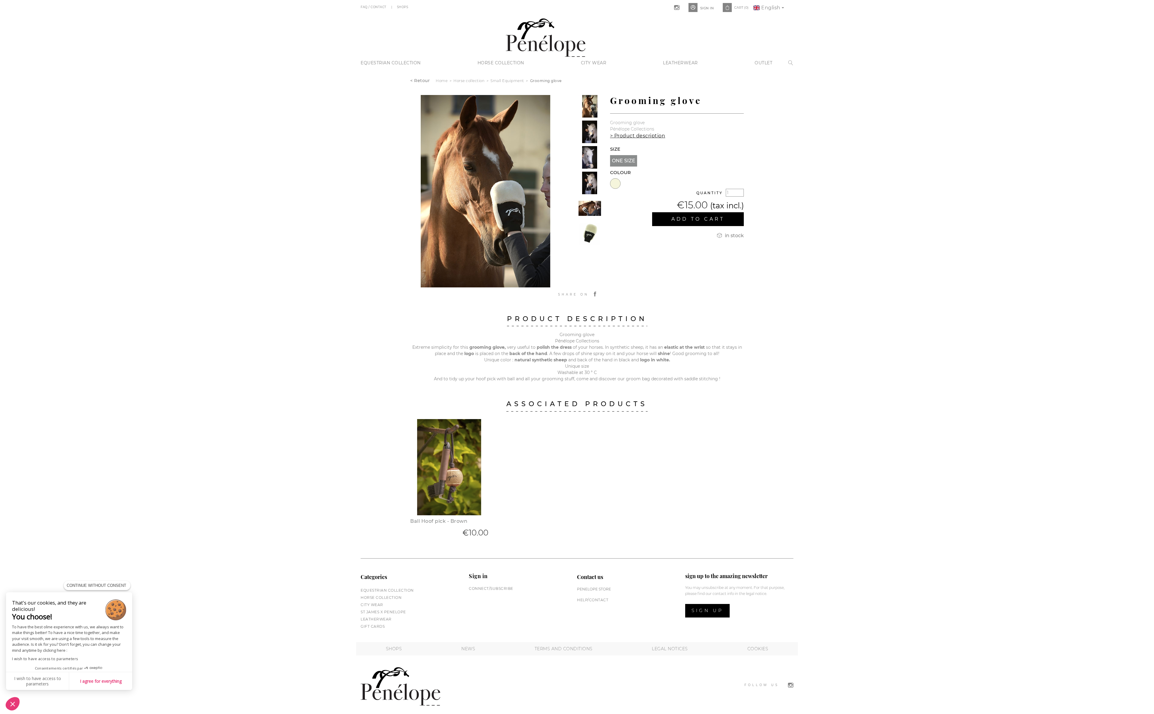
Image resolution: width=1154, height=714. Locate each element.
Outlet (763, 63)
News (468, 648)
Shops (403, 7)
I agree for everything (101, 681)
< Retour (420, 80)
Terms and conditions (564, 648)
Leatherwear (680, 63)
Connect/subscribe (491, 588)
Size (615, 149)
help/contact (592, 600)
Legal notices (670, 648)
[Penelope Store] (545, 37)
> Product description (637, 136)
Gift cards (373, 626)
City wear (593, 63)
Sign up (707, 610)
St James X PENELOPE (383, 612)
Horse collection (501, 63)
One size (623, 161)
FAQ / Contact (374, 7)
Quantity (709, 193)
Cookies (757, 648)
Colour (620, 172)
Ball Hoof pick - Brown (438, 521)
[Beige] (615, 183)
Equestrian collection (391, 63)
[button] (12, 704)
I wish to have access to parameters (45, 658)
